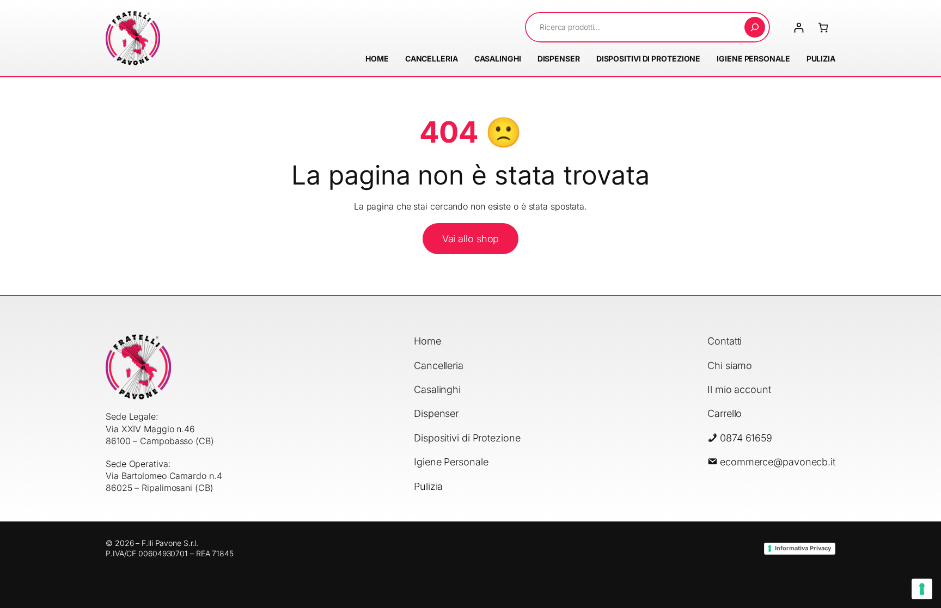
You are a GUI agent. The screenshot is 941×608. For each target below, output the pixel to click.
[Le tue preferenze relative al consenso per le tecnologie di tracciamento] (922, 589)
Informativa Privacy (803, 548)
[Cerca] (754, 27)
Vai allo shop (470, 238)
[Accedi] (798, 27)
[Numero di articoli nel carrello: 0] (823, 27)
